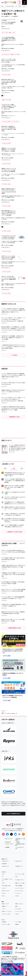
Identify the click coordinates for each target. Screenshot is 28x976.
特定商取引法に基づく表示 (20, 844)
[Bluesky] (15, 834)
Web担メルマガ (19, 861)
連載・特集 (4, 863)
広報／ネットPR (5, 890)
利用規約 (18, 842)
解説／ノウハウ (5, 903)
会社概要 (7, 847)
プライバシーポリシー (9, 844)
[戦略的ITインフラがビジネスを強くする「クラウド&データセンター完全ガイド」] (6, 944)
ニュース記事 (18, 921)
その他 (17, 895)
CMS (3, 883)
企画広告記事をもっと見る (14, 628)
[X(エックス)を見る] (11, 834)
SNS (20, 6)
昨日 (5, 468)
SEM (3, 895)
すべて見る (14, 355)
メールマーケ (18, 893)
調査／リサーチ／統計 (20, 883)
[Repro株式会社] (8, 741)
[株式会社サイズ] (8, 780)
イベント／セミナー (19, 911)
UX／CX (4, 888)
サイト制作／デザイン (20, 879)
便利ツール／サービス (6, 911)
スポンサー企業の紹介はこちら (13, 813)
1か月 (21, 468)
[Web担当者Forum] (13, 825)
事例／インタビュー (19, 903)
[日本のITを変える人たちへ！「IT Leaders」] (19, 953)
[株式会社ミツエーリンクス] (8, 729)
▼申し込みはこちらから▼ (7, 962)
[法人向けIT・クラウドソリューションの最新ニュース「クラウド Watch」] (6, 953)
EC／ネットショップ (19, 890)
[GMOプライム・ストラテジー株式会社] (8, 792)
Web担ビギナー (5, 861)
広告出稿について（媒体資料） (20, 839)
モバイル (4, 893)
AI (16, 6)
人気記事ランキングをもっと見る (14, 532)
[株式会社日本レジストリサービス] (8, 758)
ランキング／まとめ (6, 914)
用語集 (2, 712)
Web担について (5, 866)
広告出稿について (19, 866)
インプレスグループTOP (19, 848)
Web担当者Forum (6, 2)
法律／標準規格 (19, 885)
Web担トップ (3, 710)
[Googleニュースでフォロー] (19, 834)
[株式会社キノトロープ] (8, 769)
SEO (2, 6)
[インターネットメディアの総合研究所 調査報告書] (19, 949)
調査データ (4, 906)
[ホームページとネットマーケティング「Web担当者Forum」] (6, 949)
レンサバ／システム (19, 888)
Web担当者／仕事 (6, 885)
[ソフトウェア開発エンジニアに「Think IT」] (19, 944)
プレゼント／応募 (5, 924)
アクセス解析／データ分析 (7, 879)
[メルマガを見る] (3, 834)
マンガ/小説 (18, 908)
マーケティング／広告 (9, 6)
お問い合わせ (8, 842)
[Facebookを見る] (7, 834)
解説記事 (4, 921)
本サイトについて (8, 838)
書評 (16, 906)
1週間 (13, 468)
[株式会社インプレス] (13, 935)
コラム (3, 908)
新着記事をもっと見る (14, 417)
